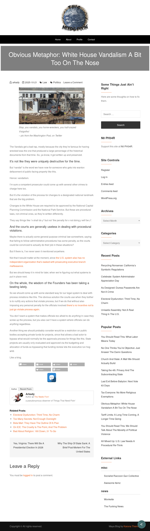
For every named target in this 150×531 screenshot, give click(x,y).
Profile (79, 39)
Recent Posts (26, 389)
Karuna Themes (132, 526)
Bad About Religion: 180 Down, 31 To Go (34, 431)
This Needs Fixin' (41, 396)
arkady (15, 82)
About (68, 39)
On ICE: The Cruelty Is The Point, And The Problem (40, 427)
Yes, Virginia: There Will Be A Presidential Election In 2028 (28, 445)
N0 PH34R (126, 146)
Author (14, 389)
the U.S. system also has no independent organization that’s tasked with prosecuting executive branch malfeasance (48, 262)
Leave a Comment (72, 82)
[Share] (142, 524)
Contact (91, 39)
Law (45, 82)
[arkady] (17, 397)
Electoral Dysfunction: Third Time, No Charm (36, 414)
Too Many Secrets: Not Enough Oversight (34, 418)
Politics (57, 82)
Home (58, 39)
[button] (26, 364)
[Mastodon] (51, 377)
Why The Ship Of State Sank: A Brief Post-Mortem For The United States (74, 447)
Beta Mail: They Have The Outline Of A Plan (36, 423)
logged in (28, 475)
